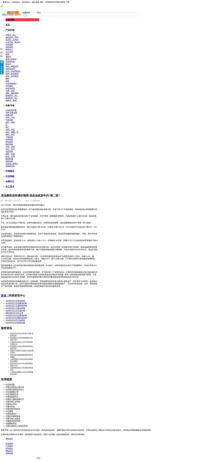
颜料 (7, 79)
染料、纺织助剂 (12, 74)
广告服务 (9, 446)
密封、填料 (10, 122)
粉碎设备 (9, 144)
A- (2, 201)
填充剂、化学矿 (12, 40)
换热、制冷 (10, 134)
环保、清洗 (10, 147)
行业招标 (10, 176)
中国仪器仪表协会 (13, 409)
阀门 (7, 127)
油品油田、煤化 (12, 37)
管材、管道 (10, 130)
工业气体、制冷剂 (13, 42)
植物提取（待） (12, 96)
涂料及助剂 (10, 69)
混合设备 (9, 142)
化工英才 (10, 186)
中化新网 (9, 411)
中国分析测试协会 (13, 416)
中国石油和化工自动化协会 (17, 426)
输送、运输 (10, 156)
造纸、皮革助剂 (12, 76)
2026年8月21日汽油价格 (15, 311)
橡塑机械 (9, 159)
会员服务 (9, 444)
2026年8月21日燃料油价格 (16, 306)
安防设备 (9, 151)
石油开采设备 (11, 110)
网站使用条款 (30, 441)
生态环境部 (10, 385)
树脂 (7, 54)
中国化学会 (10, 406)
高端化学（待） (12, 98)
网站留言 (9, 451)
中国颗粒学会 (11, 423)
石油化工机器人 (12, 164)
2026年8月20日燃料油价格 (16, 318)
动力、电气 (10, 149)
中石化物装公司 (12, 394)
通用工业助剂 (11, 59)
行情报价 (10, 171)
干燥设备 (9, 137)
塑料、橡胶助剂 (12, 66)
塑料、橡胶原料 (12, 93)
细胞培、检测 (11, 100)
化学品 (12, 13)
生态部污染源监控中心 (15, 389)
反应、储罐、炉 (12, 132)
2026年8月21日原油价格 (15, 301)
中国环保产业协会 (13, 402)
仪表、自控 (10, 117)
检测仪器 (9, 115)
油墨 (7, 81)
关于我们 (9, 441)
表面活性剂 (10, 62)
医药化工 (9, 49)
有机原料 (9, 47)
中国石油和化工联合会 (15, 387)
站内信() (16, 2)
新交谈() (26, 2)
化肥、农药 (10, 91)
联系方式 (19, 441)
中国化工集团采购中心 (15, 399)
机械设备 (26, 13)
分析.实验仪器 (11, 113)
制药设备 (9, 161)
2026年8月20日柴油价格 (15, 323)
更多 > (5, 295)
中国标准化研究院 (13, 421)
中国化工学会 (11, 404)
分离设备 (9, 139)
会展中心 (10, 181)
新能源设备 (10, 166)
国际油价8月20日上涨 (14, 313)
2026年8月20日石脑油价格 (16, 315)
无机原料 (9, 45)
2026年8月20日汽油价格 (15, 320)
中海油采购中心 (12, 397)
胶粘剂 (8, 57)
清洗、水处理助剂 (13, 71)
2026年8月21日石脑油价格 (16, 303)
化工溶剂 (9, 52)
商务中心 (6, 2)
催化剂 (8, 64)
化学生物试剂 (11, 83)
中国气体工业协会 (13, 419)
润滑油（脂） (11, 35)
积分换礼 (9, 448)
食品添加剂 (10, 88)
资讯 (38, 13)
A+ (6, 201)
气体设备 (9, 120)
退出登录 (35, 2)
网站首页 (9, 439)
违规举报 (9, 453)
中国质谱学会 (11, 414)
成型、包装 (10, 154)
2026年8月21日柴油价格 (15, 308)
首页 (8, 25)
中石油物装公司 (12, 392)
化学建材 (9, 86)
